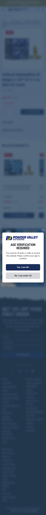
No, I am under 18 (23, 276)
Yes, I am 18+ (23, 267)
